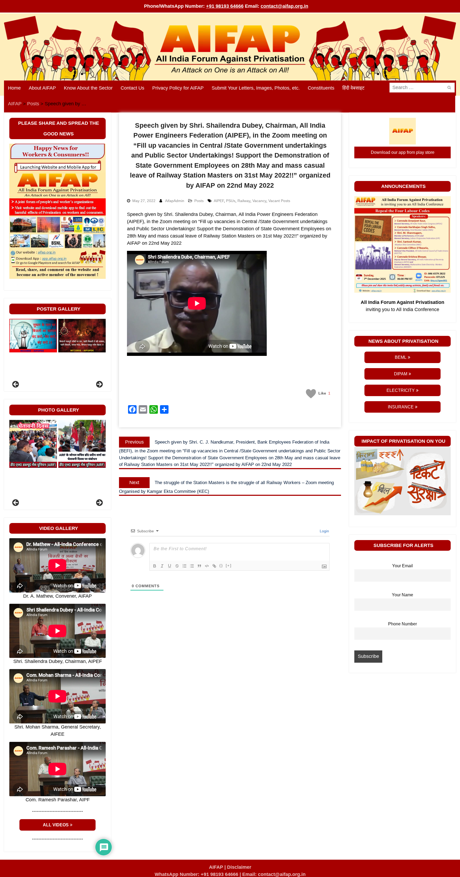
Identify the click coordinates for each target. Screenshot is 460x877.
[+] (229, 566)
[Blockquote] (199, 566)
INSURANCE (401, 407)
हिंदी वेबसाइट (353, 88)
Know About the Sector (88, 88)
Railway (243, 201)
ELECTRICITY (401, 390)
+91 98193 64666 (225, 6)
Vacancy (259, 201)
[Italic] (162, 566)
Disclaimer (239, 867)
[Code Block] (207, 566)
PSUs (230, 201)
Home (14, 88)
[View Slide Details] (33, 335)
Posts (199, 201)
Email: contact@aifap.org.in (274, 874)
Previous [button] (16, 385)
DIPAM (400, 374)
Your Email (402, 565)
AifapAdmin (174, 201)
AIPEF (219, 201)
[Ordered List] (184, 566)
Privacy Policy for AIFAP (178, 88)
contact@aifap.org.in (284, 6)
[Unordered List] (192, 566)
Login (324, 531)
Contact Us (132, 88)
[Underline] (169, 566)
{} (221, 566)
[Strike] (177, 566)
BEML (400, 357)
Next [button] (99, 385)
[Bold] (154, 566)
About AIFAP (42, 88)
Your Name (402, 594)
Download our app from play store (402, 152)
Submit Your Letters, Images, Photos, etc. (256, 88)
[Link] (214, 566)
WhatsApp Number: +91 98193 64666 (196, 874)
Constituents (321, 88)
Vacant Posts (279, 201)
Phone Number (402, 623)
